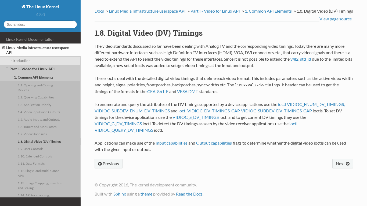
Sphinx (119, 193)
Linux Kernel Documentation (30, 39)
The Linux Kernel (42, 6)
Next (341, 163)
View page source (335, 18)
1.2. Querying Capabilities (36, 97)
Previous (110, 163)
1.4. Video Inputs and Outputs (39, 112)
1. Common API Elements (33, 77)
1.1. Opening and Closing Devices (35, 87)
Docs (99, 10)
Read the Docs (189, 193)
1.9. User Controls (30, 148)
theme (146, 193)
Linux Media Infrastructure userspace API (37, 50)
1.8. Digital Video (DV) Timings (39, 141)
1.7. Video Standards (32, 134)
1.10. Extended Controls (35, 156)
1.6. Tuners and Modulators (37, 126)
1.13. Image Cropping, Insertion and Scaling (40, 185)
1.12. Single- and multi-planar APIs (38, 173)
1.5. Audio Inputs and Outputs (39, 119)
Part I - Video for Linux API (32, 69)
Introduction (20, 60)
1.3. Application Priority (34, 104)
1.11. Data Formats (31, 163)
